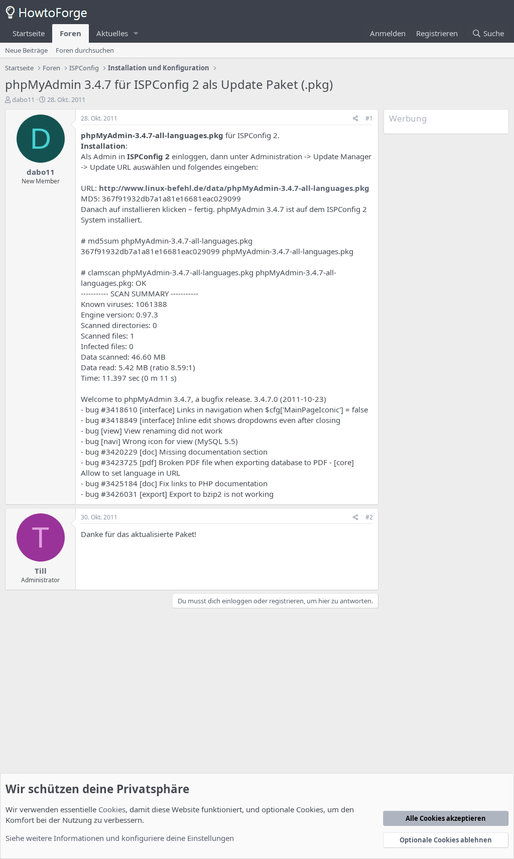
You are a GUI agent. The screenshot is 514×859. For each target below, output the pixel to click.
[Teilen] (355, 119)
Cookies (111, 809)
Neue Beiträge (26, 50)
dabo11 (23, 99)
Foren (70, 33)
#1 (369, 118)
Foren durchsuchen (85, 50)
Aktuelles (112, 33)
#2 (369, 517)
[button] (136, 33)
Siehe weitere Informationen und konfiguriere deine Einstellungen (120, 838)
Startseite (29, 33)
